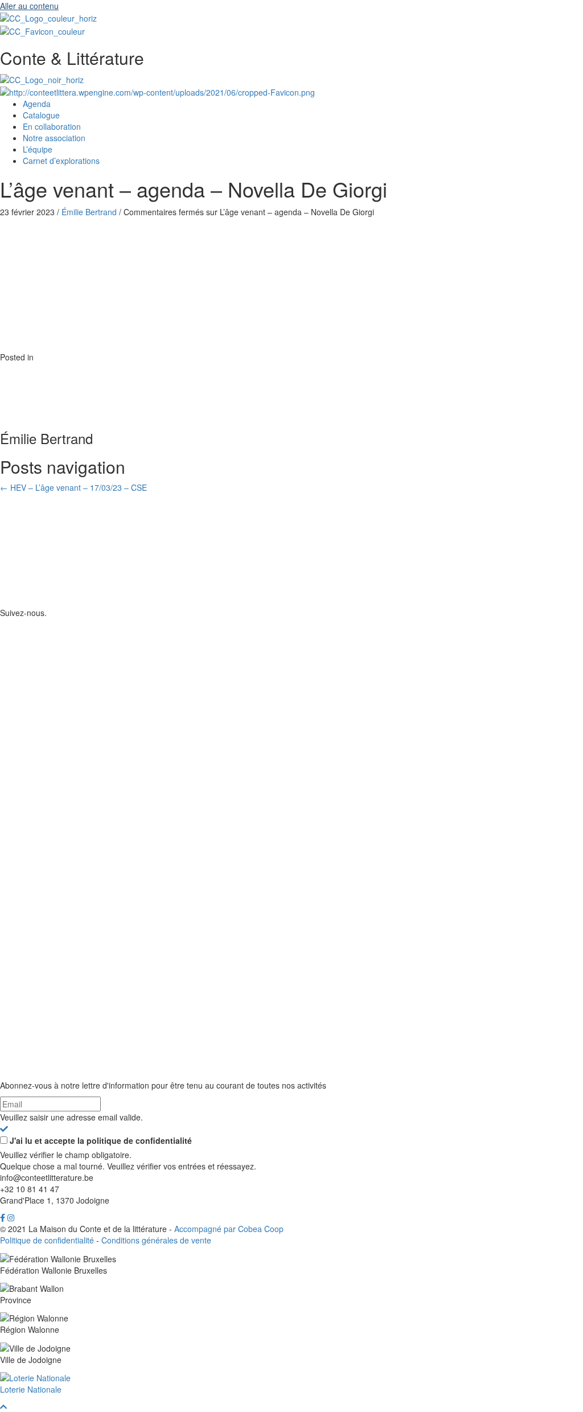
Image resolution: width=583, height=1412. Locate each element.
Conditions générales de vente (156, 1240)
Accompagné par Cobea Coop (229, 1228)
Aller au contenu (29, 5)
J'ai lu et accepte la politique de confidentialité (101, 1140)
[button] (4, 1128)
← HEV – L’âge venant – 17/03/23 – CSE (73, 487)
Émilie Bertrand (89, 211)
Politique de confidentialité (47, 1240)
